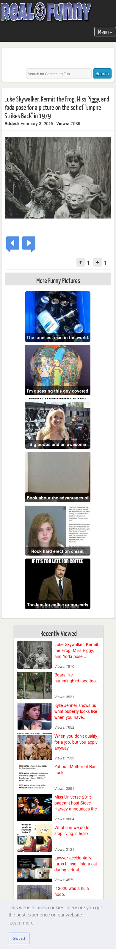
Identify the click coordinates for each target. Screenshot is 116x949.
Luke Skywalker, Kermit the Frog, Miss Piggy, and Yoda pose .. (76, 650)
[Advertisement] (60, 58)
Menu (104, 31)
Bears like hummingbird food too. (75, 678)
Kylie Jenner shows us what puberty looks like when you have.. (75, 711)
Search (102, 73)
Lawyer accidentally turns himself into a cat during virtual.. (75, 864)
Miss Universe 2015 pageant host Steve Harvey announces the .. (75, 806)
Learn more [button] (22, 922)
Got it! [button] (18, 938)
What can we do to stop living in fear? (72, 830)
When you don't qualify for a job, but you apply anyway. (76, 742)
